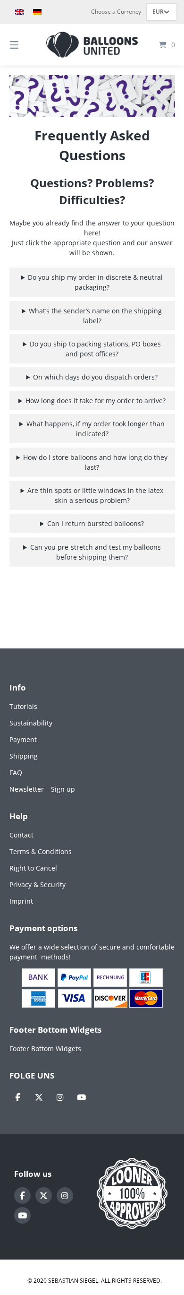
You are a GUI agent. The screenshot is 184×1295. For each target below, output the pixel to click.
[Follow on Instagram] (60, 1097)
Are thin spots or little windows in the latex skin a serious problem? (95, 495)
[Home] (91, 45)
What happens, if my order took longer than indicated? (95, 428)
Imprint (21, 901)
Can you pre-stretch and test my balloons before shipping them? (95, 552)
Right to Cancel (33, 867)
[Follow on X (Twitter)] (39, 1097)
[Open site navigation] (25, 45)
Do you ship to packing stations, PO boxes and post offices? (95, 348)
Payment (23, 739)
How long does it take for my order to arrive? (95, 400)
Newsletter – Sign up (42, 789)
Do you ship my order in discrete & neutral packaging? (95, 282)
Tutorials (23, 706)
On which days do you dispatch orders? (95, 376)
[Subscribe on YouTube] (81, 1097)
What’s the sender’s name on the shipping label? (95, 315)
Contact (21, 834)
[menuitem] (19, 12)
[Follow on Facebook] (17, 1097)
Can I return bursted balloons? (95, 523)
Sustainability (30, 722)
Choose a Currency (116, 12)
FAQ (15, 772)
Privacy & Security (37, 884)
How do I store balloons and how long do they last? (95, 462)
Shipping (23, 755)
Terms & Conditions (40, 851)
